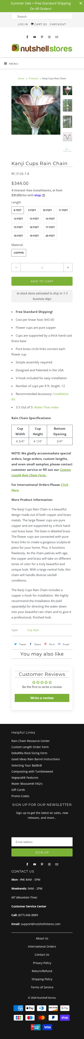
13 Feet (34, 218)
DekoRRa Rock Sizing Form (29, 753)
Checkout (58, 24)
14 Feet (50, 218)
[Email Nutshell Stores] (56, 37)
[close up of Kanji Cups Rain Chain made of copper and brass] (35, 110)
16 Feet (34, 227)
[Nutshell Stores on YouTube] (34, 37)
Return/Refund (42, 971)
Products (33, 78)
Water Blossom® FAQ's (27, 784)
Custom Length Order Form (30, 747)
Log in (23, 24)
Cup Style (33, 630)
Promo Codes (20, 796)
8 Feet (18, 210)
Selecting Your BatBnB (26, 765)
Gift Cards (18, 790)
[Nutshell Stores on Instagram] (49, 37)
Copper (19, 252)
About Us (42, 938)
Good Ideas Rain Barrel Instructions (35, 759)
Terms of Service (42, 987)
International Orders (42, 946)
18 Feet (18, 235)
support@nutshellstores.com (40, 924)
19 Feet (34, 235)
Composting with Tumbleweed (32, 771)
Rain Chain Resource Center (30, 741)
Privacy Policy (42, 963)
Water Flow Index (46, 407)
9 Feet (32, 210)
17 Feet (50, 227)
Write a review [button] (42, 698)
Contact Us (42, 954)
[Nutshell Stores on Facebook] (27, 37)
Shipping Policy (42, 979)
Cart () (40, 24)
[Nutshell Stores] (42, 49)
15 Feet (18, 227)
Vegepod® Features (24, 777)
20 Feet (50, 235)
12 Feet (18, 218)
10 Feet (47, 210)
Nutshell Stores (46, 997)
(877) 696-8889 (28, 915)
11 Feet (63, 210)
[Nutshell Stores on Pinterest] (42, 37)
